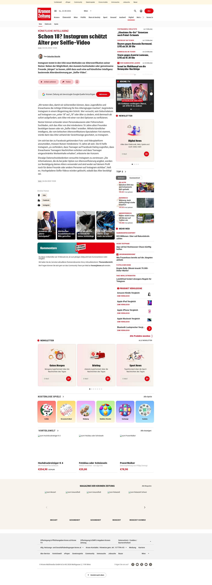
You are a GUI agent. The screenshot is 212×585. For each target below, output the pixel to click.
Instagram (46, 205)
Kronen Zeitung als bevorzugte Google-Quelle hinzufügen (76, 94)
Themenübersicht (106, 262)
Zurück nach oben (95, 575)
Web (40, 24)
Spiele (56, 24)
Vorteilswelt (58, 2)
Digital (131, 17)
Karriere (142, 548)
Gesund (113, 17)
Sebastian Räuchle (53, 56)
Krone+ (57, 17)
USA (44, 195)
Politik (83, 17)
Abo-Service (45, 554)
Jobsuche (126, 2)
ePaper (68, 2)
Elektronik (48, 24)
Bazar (135, 2)
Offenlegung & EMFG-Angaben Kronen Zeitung (95, 541)
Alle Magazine (146, 486)
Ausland (122, 17)
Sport (105, 17)
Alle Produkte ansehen (140, 336)
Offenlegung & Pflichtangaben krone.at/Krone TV (58, 541)
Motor (139, 17)
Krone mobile (103, 2)
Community (78, 2)
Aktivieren (103, 94)
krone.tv (150, 17)
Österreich (67, 17)
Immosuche (115, 2)
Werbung (132, 548)
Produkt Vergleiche (131, 288)
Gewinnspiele (90, 2)
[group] (46, 225)
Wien (76, 17)
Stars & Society (94, 17)
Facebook (46, 200)
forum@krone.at (97, 266)
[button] (143, 17)
